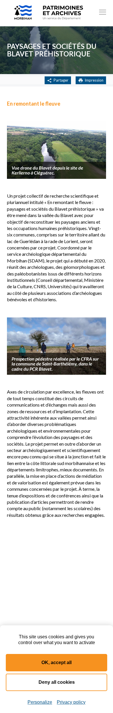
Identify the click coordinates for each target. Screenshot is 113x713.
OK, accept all (56, 662)
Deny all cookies (57, 682)
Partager (61, 80)
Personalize (40, 702)
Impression (94, 80)
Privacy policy (71, 702)
